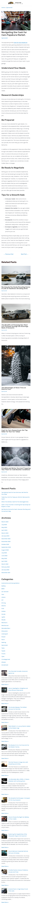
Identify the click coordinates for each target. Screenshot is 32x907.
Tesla (2, 648)
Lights (3, 617)
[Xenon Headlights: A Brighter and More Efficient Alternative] (4, 690)
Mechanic (4, 622)
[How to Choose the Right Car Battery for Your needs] (4, 819)
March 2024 (4, 521)
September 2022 (6, 547)
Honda (3, 614)
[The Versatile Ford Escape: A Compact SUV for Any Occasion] (4, 800)
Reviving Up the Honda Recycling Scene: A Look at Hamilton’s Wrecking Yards (15, 287)
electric (3, 605)
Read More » (5, 684)
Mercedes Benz (5, 628)
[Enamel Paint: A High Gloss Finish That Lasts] (4, 891)
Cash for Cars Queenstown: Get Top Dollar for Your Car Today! (14, 431)
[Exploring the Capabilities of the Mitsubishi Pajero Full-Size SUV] (4, 836)
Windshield (4, 665)
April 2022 (4, 561)
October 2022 (5, 544)
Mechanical (4, 625)
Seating (3, 642)
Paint (3, 639)
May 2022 (4, 558)
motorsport (4, 634)
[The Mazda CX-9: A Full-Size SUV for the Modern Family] (4, 747)
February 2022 (5, 567)
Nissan (3, 636)
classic (3, 597)
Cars (2, 594)
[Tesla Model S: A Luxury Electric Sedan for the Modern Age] (4, 728)
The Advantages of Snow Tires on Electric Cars (13, 388)
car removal (4, 591)
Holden (3, 611)
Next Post (24, 254)
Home (3, 7)
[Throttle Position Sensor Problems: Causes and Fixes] (4, 872)
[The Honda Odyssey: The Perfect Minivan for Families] (4, 709)
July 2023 (4, 524)
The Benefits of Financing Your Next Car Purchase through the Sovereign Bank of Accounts (14, 326)
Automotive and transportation (10, 583)
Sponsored (9, 7)
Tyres (2, 656)
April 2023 (4, 530)
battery (3, 586)
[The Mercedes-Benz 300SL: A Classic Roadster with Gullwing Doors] (4, 781)
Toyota (3, 651)
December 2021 (5, 572)
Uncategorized (5, 659)
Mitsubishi (4, 631)
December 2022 (5, 538)
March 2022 (4, 564)
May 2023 (4, 527)
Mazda (3, 619)
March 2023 (4, 533)
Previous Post (8, 254)
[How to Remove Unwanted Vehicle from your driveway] (4, 853)
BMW (2, 588)
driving (3, 603)
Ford (2, 608)
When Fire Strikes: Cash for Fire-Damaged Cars (14, 501)
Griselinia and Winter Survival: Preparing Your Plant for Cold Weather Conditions (16, 469)
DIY (2, 600)
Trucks (3, 653)
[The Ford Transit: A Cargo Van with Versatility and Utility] (4, 764)
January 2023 (5, 536)
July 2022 (4, 552)
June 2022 (4, 555)
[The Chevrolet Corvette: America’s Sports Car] (4, 673)
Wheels (3, 662)
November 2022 (5, 541)
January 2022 (5, 569)
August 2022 (5, 550)
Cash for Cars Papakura (20, 42)
